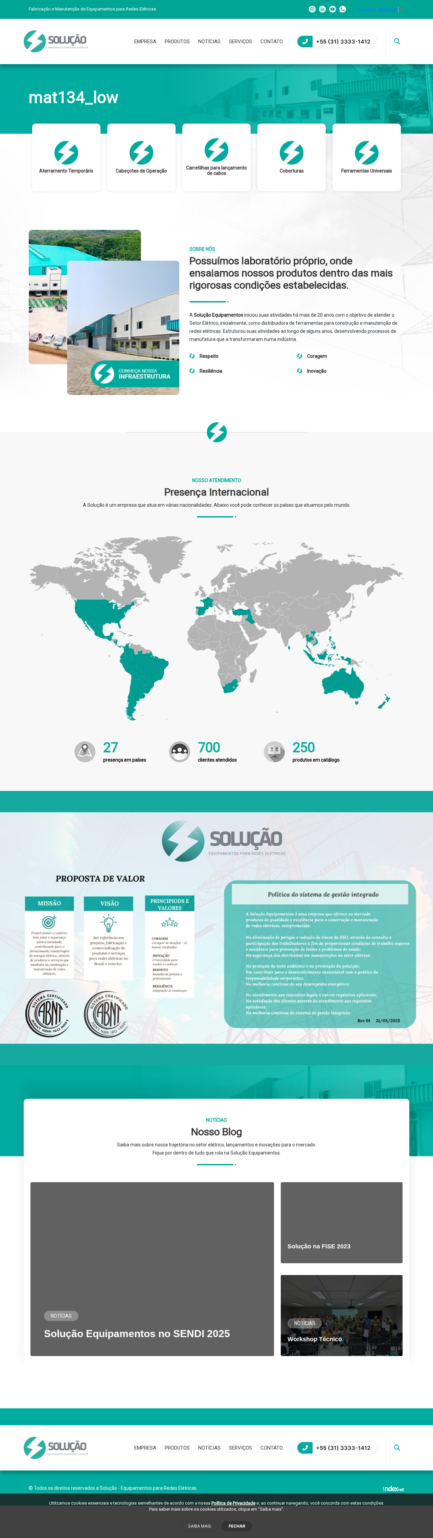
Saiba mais (199, 1526)
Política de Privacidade (233, 1503)
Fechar (237, 1526)
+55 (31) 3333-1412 (343, 41)
